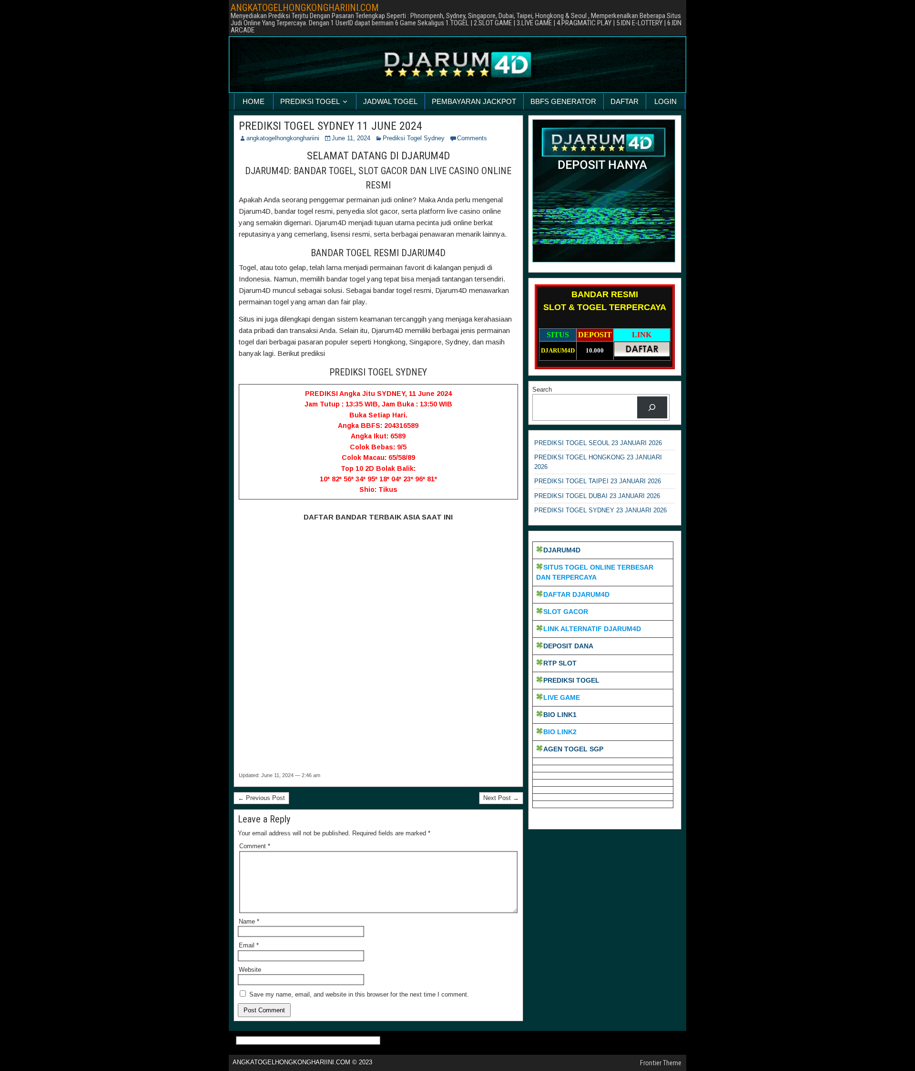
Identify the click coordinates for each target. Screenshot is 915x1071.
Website (250, 969)
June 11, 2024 (351, 138)
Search (542, 389)
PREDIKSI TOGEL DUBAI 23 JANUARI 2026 (597, 495)
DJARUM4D (561, 550)
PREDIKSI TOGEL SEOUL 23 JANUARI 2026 (598, 443)
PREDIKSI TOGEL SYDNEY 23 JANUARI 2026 (600, 510)
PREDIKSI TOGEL (310, 101)
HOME (253, 101)
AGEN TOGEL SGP (573, 749)
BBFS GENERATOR (563, 101)
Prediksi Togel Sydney (414, 138)
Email (249, 945)
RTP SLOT (560, 663)
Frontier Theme (660, 1063)
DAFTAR (624, 101)
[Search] (652, 407)
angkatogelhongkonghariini (282, 138)
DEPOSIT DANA (568, 646)
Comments (472, 138)
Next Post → (501, 797)
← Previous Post (261, 797)
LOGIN (665, 101)
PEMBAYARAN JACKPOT (474, 101)
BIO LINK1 (560, 714)
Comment (254, 846)
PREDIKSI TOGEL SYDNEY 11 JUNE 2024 (330, 126)
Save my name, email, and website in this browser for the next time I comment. (359, 994)
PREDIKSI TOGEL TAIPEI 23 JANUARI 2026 (597, 481)
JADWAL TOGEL (390, 101)
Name (249, 921)
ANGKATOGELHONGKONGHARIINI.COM (305, 7)
